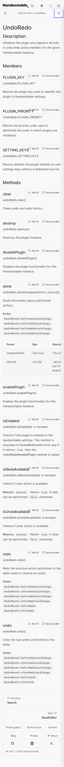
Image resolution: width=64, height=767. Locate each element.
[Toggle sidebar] (5, 13)
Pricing (34, 735)
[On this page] (59, 13)
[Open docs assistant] (50, 6)
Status (55, 736)
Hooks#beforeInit (31, 445)
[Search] (32, 6)
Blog (13, 735)
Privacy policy (13, 727)
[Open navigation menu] (59, 6)
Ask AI (35, 75)
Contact (52, 727)
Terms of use (34, 727)
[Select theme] (41, 5)
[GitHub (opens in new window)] (12, 743)
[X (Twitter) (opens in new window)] (51, 743)
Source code (52, 75)
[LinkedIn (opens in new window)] (32, 743)
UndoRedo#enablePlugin (19, 454)
